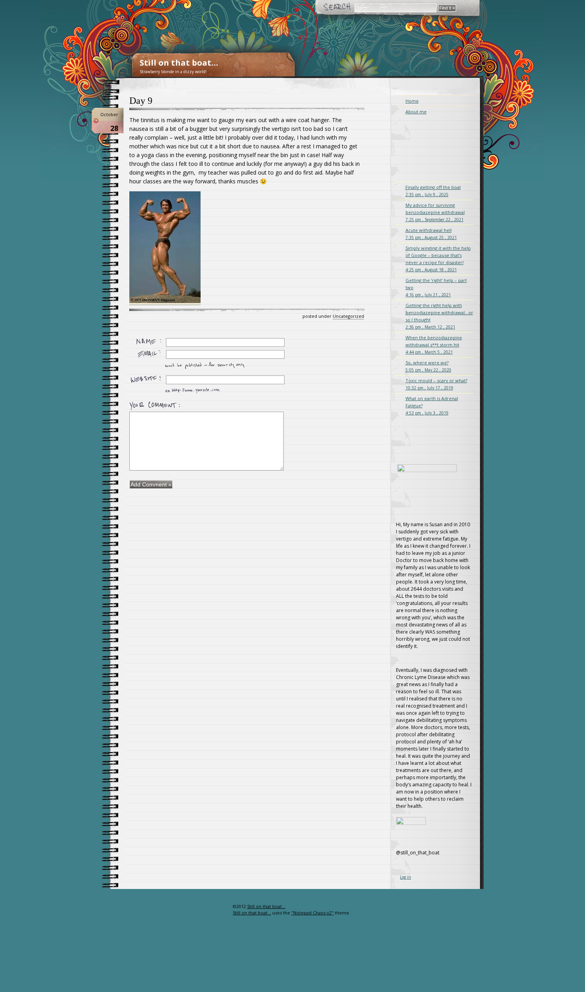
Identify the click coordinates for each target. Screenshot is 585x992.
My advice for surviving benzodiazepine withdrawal (435, 212)
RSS (220, 922)
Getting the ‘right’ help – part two (436, 287)
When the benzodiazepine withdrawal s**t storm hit (434, 345)
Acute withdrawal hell (431, 233)
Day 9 (140, 100)
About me (416, 112)
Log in (405, 877)
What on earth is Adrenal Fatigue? (432, 405)
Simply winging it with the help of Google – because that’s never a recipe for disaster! (438, 258)
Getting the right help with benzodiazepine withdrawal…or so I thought (439, 316)
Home (412, 101)
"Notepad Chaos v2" (312, 913)
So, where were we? (428, 366)
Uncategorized (348, 316)
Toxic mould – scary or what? (436, 384)
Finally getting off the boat (433, 190)
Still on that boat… (179, 62)
